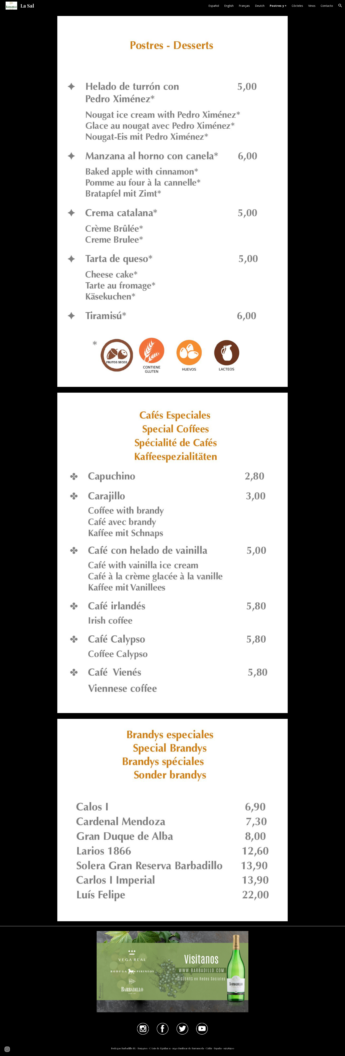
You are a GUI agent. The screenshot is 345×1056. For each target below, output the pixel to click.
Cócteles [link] (297, 6)
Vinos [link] (311, 6)
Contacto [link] (327, 6)
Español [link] (213, 6)
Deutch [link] (260, 6)
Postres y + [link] (278, 6)
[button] (340, 5)
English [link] (229, 6)
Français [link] (244, 6)
